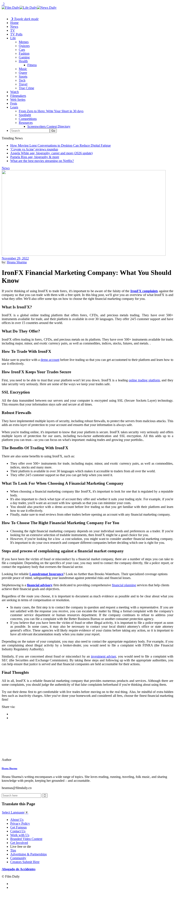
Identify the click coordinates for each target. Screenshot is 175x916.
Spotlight (25, 115)
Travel (23, 84)
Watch (14, 92)
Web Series (17, 99)
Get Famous (18, 827)
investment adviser (103, 656)
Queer (23, 72)
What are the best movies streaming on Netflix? (42, 161)
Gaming (24, 57)
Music (23, 69)
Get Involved (19, 843)
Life (13, 38)
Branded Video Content (26, 839)
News (14, 26)
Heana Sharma (17, 262)
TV (12, 30)
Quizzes (24, 46)
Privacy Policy (20, 823)
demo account (50, 360)
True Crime (26, 88)
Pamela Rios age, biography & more (34, 157)
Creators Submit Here (24, 862)
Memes (24, 42)
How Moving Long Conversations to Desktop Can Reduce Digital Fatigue (60, 145)
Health (23, 61)
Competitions (28, 119)
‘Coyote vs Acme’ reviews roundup (34, 149)
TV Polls (16, 34)
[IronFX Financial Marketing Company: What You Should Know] (31, 759)
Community (18, 858)
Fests (13, 103)
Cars (22, 49)
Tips (13, 850)
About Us (16, 819)
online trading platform (144, 380)
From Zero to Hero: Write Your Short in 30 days (51, 111)
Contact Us (17, 831)
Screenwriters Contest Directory (48, 126)
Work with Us (19, 835)
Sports (23, 76)
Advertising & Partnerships (28, 854)
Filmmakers (18, 96)
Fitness (32, 65)
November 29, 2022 (15, 258)
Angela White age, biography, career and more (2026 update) (51, 153)
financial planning (124, 585)
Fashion (24, 53)
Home (14, 23)
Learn (14, 107)
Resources (26, 122)
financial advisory (39, 585)
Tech (22, 80)
